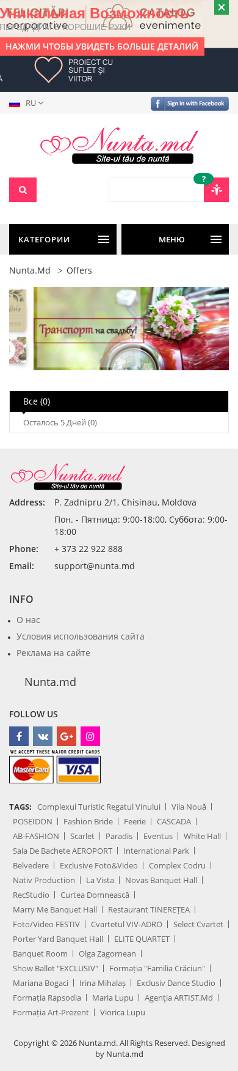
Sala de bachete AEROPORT (62, 850)
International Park (156, 850)
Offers (79, 270)
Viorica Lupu (122, 1012)
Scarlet (82, 836)
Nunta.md (30, 270)
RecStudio (31, 894)
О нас (28, 619)
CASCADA (174, 821)
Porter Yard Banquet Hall (58, 938)
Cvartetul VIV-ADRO (126, 924)
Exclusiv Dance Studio (176, 982)
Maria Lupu (113, 997)
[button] (28, 103)
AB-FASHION (36, 836)
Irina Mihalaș (102, 982)
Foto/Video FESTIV (46, 924)
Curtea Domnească (94, 894)
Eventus (158, 836)
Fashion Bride (88, 821)
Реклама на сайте (53, 653)
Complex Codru (177, 865)
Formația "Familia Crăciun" (157, 968)
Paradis (119, 836)
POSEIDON (32, 821)
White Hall (202, 836)
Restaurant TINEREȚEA (149, 909)
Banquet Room (40, 953)
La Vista (100, 880)
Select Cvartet (198, 924)
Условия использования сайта (80, 636)
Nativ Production (44, 880)
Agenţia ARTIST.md (179, 997)
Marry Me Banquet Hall (55, 909)
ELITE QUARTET (142, 938)
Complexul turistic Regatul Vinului (98, 806)
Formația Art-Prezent (51, 1012)
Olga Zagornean (107, 953)
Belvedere (31, 865)
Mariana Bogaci (40, 982)
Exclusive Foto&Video (99, 865)
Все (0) (36, 401)
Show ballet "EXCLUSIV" (55, 968)
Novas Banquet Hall (161, 880)
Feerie (135, 821)
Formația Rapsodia (47, 997)
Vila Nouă (188, 806)
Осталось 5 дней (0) (60, 422)
